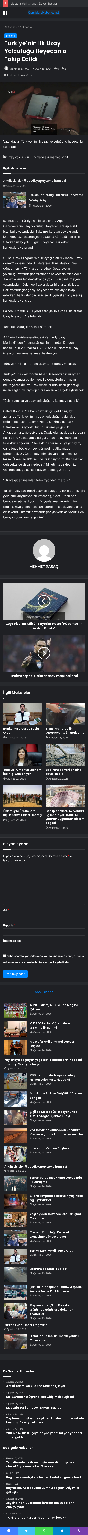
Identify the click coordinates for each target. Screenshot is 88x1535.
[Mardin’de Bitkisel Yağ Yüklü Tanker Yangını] (15, 1099)
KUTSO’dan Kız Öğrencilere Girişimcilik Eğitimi (50, 1025)
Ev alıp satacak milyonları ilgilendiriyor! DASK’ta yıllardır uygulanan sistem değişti (65, 817)
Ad (6, 910)
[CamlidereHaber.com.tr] (44, 12)
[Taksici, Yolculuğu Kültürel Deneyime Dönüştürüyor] (14, 200)
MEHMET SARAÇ (19, 68)
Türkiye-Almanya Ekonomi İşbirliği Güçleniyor (22, 772)
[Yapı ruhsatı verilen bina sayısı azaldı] (65, 755)
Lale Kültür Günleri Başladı (49, 1148)
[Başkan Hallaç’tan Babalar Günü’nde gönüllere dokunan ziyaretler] (15, 1311)
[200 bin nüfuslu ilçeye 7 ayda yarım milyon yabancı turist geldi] (15, 1081)
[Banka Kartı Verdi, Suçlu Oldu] (22, 714)
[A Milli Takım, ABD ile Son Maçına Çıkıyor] (15, 1010)
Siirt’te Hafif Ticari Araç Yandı (26, 1325)
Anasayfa (13, 27)
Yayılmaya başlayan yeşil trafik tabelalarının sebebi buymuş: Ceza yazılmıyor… (43, 1062)
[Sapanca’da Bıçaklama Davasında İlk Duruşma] (15, 1183)
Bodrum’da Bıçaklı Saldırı (48, 1269)
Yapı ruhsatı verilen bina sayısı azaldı (64, 772)
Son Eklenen (44, 992)
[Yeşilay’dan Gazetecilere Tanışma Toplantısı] (15, 1219)
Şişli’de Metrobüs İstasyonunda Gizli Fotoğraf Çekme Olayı (53, 1114)
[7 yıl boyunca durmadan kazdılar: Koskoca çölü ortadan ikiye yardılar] (15, 1135)
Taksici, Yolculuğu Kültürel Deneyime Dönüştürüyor (49, 1234)
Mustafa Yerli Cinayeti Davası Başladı (33, 3)
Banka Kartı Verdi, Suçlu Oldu (21, 731)
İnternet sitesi (12, 940)
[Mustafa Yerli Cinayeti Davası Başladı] (15, 1047)
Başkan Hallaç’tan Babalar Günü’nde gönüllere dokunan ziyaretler (51, 1309)
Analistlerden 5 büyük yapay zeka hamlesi (34, 181)
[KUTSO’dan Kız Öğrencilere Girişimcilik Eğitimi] (15, 1029)
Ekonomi (26, 27)
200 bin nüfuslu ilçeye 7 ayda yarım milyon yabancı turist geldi (56, 1077)
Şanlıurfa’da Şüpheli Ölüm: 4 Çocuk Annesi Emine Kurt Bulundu (56, 1289)
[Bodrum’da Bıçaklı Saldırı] (15, 1274)
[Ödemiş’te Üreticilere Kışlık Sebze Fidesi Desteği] (22, 796)
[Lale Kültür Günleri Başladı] (15, 1154)
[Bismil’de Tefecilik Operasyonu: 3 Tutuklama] (65, 714)
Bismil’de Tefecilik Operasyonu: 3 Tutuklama (65, 731)
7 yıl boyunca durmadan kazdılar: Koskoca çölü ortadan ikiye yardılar (56, 1132)
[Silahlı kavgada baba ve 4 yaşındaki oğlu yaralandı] (15, 1201)
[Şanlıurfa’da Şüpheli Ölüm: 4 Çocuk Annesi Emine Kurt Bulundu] (15, 1292)
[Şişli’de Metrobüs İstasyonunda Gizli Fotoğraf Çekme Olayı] (15, 1117)
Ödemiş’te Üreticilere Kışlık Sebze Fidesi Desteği (22, 813)
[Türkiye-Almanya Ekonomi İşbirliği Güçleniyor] (22, 755)
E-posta (9, 925)
